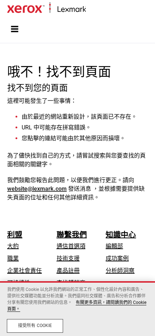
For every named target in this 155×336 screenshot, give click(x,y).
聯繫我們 (72, 234)
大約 (13, 246)
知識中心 (121, 234)
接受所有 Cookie (35, 325)
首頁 (91, 9)
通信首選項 (71, 246)
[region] (77, 308)
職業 (13, 258)
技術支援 (68, 258)
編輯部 (114, 246)
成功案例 (117, 258)
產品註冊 (68, 270)
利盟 (14, 234)
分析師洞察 (120, 270)
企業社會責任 (24, 270)
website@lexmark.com (37, 188)
